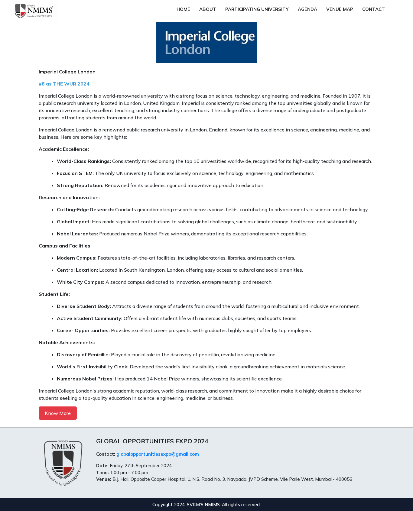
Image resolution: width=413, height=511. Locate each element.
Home (183, 9)
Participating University (257, 9)
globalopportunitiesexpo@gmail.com (157, 454)
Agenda (307, 9)
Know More (58, 413)
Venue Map (339, 9)
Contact (373, 9)
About (207, 9)
